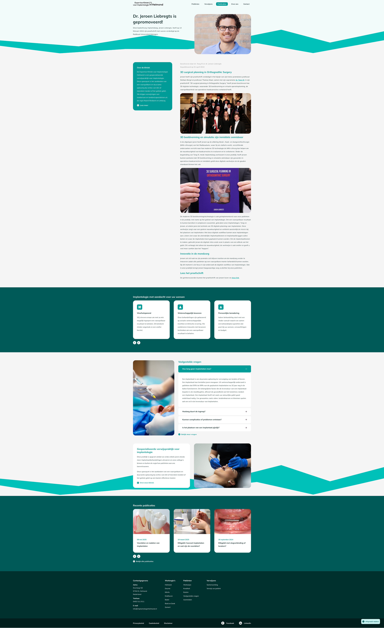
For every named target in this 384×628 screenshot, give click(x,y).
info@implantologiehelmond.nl (145, 609)
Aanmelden (187, 600)
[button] (214, 368)
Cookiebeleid (154, 623)
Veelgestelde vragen (191, 596)
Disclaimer (168, 623)
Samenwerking (212, 585)
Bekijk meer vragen (187, 434)
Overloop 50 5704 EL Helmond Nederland (140, 591)
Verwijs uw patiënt (214, 588)
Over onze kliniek (145, 483)
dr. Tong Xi (240, 80)
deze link (235, 278)
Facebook (230, 623)
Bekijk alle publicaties (143, 561)
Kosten (185, 592)
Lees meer (142, 105)
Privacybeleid (138, 623)
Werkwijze (187, 585)
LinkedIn (247, 623)
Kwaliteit (186, 588)
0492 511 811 (138, 601)
